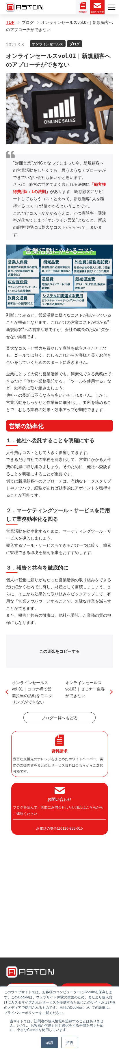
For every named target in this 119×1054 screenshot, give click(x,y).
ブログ (74, 43)
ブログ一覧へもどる (59, 717)
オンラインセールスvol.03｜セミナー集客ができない (85, 689)
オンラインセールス (47, 43)
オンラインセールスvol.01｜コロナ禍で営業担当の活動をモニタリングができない (32, 692)
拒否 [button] (69, 1042)
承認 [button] (49, 1042)
